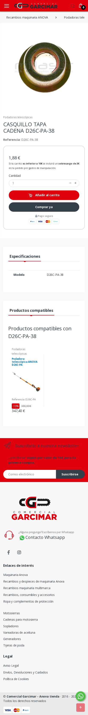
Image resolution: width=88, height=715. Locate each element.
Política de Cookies (16, 679)
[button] (72, 5)
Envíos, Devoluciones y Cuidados (25, 672)
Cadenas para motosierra (20, 619)
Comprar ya (44, 207)
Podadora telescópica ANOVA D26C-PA (24, 361)
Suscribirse (70, 474)
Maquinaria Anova (15, 575)
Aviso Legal (11, 665)
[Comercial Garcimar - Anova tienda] (29, 5)
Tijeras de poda (13, 645)
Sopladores (11, 626)
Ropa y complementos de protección (28, 601)
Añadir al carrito (47, 195)
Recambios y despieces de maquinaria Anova (33, 581)
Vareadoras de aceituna (19, 632)
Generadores (12, 639)
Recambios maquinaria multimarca (26, 588)
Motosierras (11, 613)
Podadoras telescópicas (18, 117)
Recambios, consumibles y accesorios (29, 595)
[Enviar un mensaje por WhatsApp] (80, 696)
